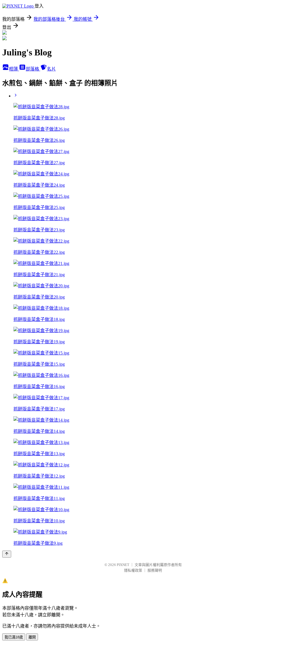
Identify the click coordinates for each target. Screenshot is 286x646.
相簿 (14, 69)
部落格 (33, 69)
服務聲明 (154, 570)
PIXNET (123, 565)
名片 (51, 69)
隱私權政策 (133, 570)
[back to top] (6, 554)
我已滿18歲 (13, 637)
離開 (32, 637)
